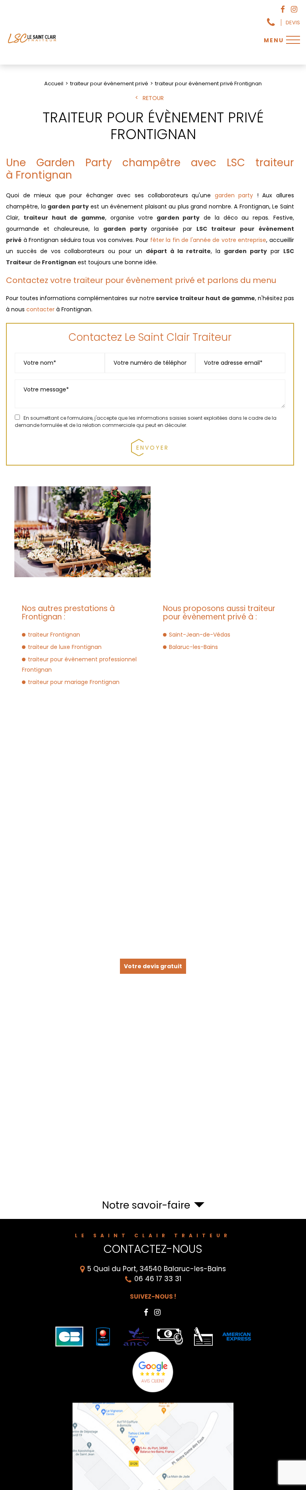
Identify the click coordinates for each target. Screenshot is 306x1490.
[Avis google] (153, 1372)
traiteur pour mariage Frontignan (74, 682)
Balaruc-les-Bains (193, 647)
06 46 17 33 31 (271, 23)
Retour (153, 98)
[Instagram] (294, 10)
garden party (234, 195)
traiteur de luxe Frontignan (65, 647)
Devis (293, 23)
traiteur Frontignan (54, 635)
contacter (40, 309)
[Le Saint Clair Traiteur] (32, 43)
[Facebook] (282, 10)
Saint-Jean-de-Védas (199, 635)
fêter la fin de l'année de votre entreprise (208, 240)
